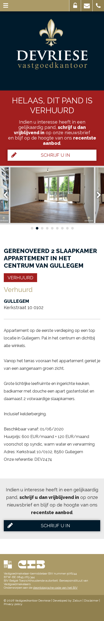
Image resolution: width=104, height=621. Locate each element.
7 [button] (62, 228)
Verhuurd (20, 277)
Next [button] (96, 195)
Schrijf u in (55, 155)
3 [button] (42, 228)
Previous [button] (8, 195)
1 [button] (32, 228)
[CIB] (31, 564)
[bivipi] (8, 564)
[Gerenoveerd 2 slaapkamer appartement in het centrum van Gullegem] (52, 195)
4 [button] (47, 228)
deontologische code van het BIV (55, 587)
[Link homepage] (52, 44)
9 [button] (72, 228)
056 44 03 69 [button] (98, 5)
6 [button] (57, 228)
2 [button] (37, 228)
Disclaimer (91, 600)
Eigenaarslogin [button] (75, 5)
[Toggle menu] (5, 5)
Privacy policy (13, 604)
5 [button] (52, 228)
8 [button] (67, 228)
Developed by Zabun (67, 600)
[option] (52, 195)
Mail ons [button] (86, 5)
